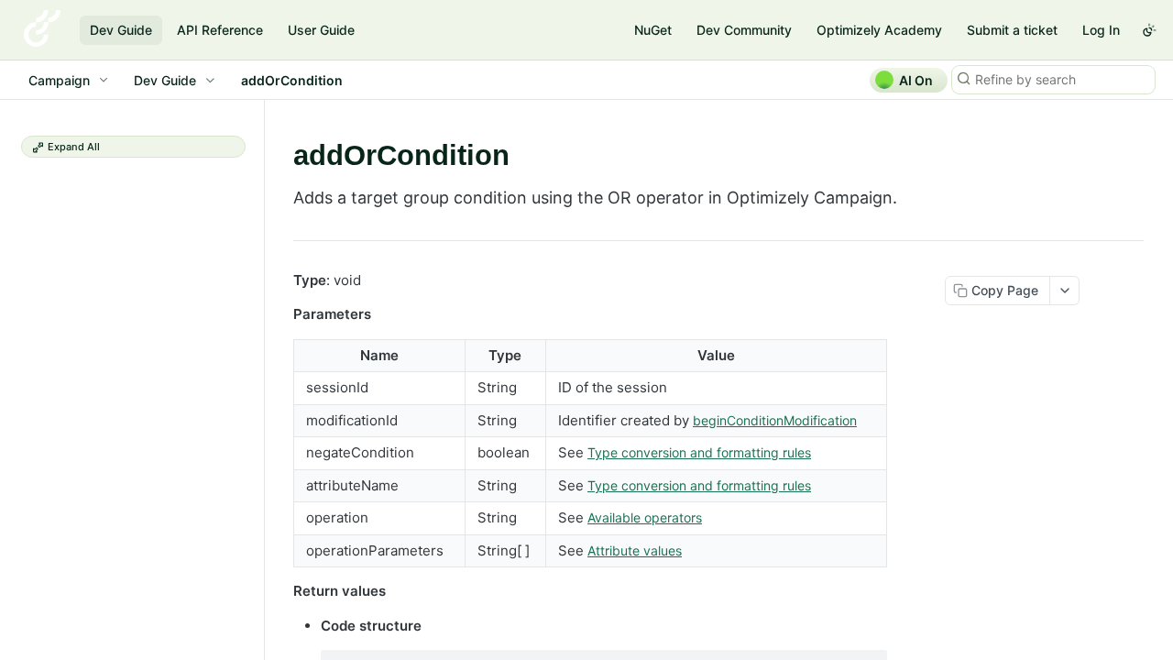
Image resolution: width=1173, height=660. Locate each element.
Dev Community (744, 30)
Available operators (644, 517)
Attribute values (634, 550)
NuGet (653, 30)
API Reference (220, 30)
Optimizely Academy (879, 30)
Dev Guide (121, 30)
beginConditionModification (775, 420)
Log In (1101, 30)
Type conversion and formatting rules (699, 452)
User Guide (321, 30)
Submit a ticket (1012, 30)
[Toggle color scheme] (1149, 30)
